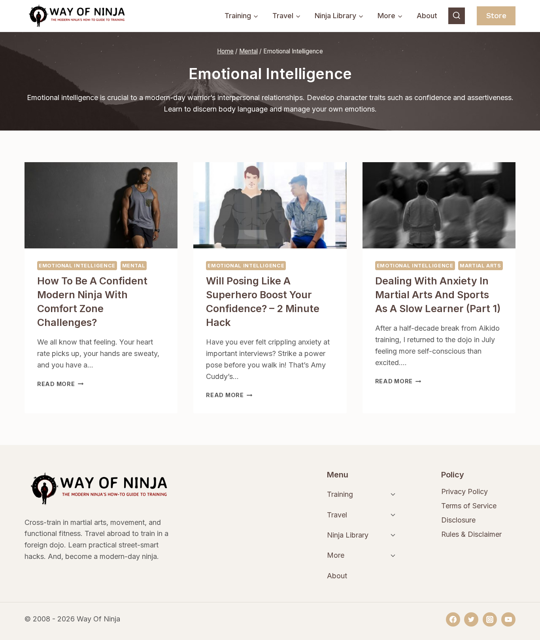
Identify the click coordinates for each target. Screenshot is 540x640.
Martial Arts (480, 266)
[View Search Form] (456, 16)
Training (340, 494)
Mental (133, 266)
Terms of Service (469, 506)
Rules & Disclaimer (471, 534)
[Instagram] (490, 619)
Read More (60, 384)
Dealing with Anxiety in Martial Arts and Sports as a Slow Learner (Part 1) (437, 294)
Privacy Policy (464, 491)
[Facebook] (453, 619)
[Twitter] (471, 619)
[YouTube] (508, 619)
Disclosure (458, 520)
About (427, 15)
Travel (337, 515)
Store (496, 15)
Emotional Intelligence (77, 266)
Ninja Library (347, 535)
